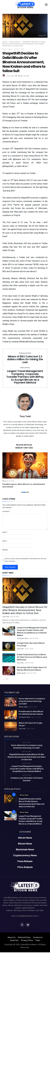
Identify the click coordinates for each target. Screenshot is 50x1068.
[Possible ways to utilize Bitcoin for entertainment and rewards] (25, 465)
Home (4, 42)
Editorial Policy (24, 937)
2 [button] (24, 492)
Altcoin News (25, 838)
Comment (6, 511)
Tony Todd (10, 76)
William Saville (21, 673)
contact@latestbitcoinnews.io (27, 916)
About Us (11, 937)
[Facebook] (22, 924)
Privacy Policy (27, 940)
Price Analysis (25, 867)
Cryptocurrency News (25, 855)
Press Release (25, 861)
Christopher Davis (22, 638)
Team (37, 940)
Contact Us (37, 937)
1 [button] (22, 492)
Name (5, 532)
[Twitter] (28, 924)
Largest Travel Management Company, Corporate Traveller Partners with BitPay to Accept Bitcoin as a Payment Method (25, 375)
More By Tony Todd (24, 448)
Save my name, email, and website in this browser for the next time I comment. (25, 560)
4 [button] (27, 492)
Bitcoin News (15, 42)
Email (4, 541)
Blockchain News (25, 849)
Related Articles (24, 445)
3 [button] (25, 492)
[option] (25, 470)
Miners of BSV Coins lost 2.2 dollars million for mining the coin (25, 358)
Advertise (14, 940)
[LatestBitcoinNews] (25, 1)
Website (5, 550)
